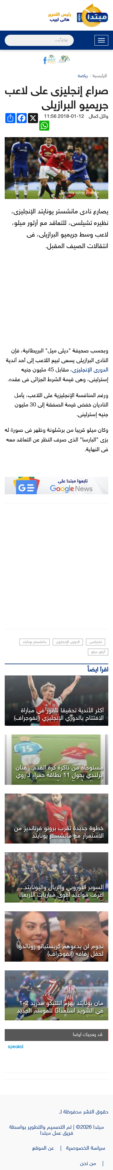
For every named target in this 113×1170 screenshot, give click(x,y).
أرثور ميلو (98, 652)
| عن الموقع (49, 1148)
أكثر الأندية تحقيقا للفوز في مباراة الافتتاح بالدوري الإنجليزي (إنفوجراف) (59, 714)
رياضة (83, 76)
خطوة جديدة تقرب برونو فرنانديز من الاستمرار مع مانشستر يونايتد (59, 832)
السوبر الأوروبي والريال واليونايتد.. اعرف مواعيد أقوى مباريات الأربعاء (61, 891)
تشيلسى (95, 642)
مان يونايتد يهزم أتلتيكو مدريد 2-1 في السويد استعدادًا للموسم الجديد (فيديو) (60, 1011)
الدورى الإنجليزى (90, 370)
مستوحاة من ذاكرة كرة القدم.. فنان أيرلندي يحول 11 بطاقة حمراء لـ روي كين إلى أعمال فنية (60, 775)
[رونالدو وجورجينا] (56, 936)
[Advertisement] (56, 566)
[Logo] (56, 15)
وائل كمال (98, 117)
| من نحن (94, 1164)
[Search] (7, 36)
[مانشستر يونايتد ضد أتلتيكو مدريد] (56, 995)
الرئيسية (100, 76)
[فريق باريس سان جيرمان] (56, 877)
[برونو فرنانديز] (56, 819)
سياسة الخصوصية (87, 1148)
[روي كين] (56, 759)
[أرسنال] (56, 700)
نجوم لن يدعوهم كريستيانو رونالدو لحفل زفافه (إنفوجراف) (61, 950)
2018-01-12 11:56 (64, 117)
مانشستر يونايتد (34, 642)
